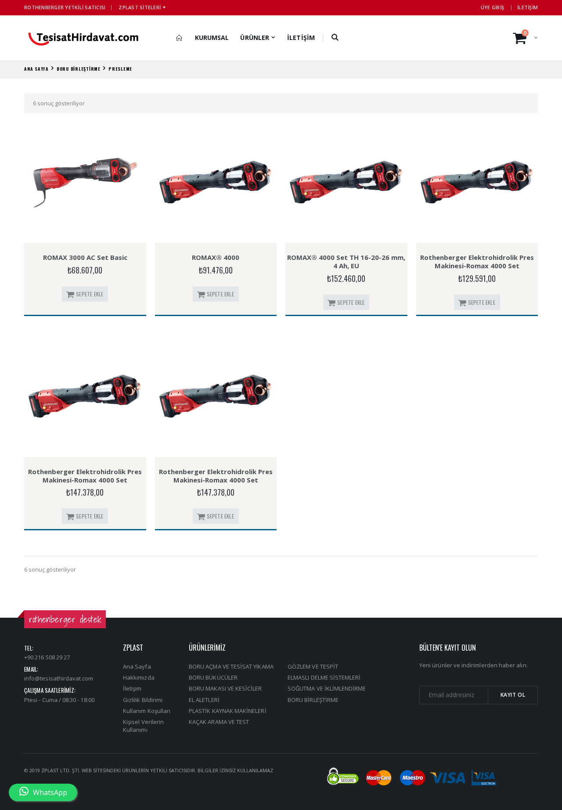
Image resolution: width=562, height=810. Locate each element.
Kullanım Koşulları (146, 711)
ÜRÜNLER (254, 37)
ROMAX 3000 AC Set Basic (85, 257)
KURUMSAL (212, 37)
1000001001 (85, 232)
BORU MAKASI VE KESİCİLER (225, 688)
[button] (335, 37)
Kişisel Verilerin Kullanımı (143, 726)
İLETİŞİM (527, 7)
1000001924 (85, 446)
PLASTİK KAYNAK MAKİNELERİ (228, 711)
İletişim (132, 688)
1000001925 (346, 232)
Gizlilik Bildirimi (142, 700)
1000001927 (215, 446)
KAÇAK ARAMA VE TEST (219, 722)
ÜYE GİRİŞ (492, 7)
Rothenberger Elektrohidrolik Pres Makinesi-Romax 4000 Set (477, 261)
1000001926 (477, 232)
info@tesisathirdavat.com (59, 678)
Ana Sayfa (137, 666)
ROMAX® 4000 (215, 257)
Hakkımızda (139, 677)
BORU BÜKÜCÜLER (213, 677)
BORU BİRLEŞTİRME (79, 68)
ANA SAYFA (36, 68)
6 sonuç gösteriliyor (59, 103)
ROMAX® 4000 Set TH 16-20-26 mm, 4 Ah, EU (346, 261)
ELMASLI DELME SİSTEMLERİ (324, 677)
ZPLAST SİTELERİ (140, 7)
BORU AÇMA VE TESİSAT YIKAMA (231, 666)
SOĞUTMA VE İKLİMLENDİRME (327, 688)
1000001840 (215, 232)
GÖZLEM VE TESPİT (313, 666)
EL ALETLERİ (204, 700)
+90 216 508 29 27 (47, 657)
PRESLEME (120, 68)
